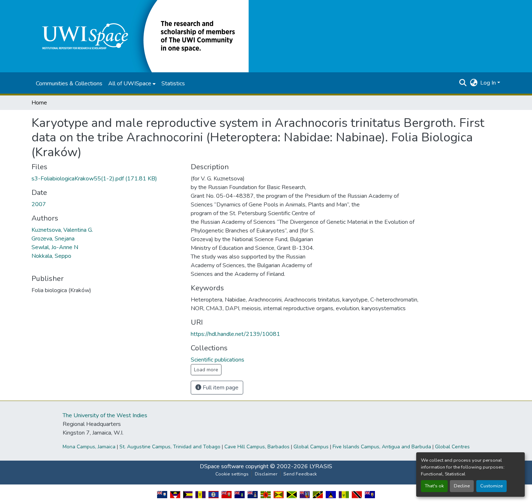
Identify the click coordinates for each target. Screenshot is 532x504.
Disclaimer (266, 474)
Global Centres (452, 446)
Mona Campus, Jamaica (89, 446)
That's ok (434, 486)
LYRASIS (320, 466)
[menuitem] (132, 83)
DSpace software (222, 466)
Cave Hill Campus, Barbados (257, 446)
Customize (491, 486)
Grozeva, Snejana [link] (53, 239)
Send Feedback (300, 474)
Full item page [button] (219, 388)
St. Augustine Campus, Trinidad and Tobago (169, 446)
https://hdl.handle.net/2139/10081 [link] (235, 334)
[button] (140, 36)
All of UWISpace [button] (129, 83)
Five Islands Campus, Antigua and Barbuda (382, 446)
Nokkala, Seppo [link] (51, 256)
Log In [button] (488, 83)
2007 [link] (38, 204)
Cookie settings (232, 474)
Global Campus (311, 446)
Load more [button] (206, 369)
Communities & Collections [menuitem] (69, 83)
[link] (106, 178)
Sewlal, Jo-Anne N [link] (54, 247)
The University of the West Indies (105, 415)
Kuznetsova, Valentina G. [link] (62, 230)
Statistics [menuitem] (173, 83)
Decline (462, 486)
